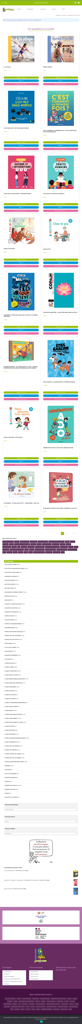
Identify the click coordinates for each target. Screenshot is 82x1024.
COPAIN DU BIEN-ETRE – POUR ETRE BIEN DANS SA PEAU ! (60, 312)
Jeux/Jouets (9, 651)
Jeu (19, 547)
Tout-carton (49, 552)
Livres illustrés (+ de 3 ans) (52, 547)
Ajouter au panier (22, 77)
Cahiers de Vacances (11, 612)
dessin (11, 544)
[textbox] (41, 810)
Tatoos (7, 793)
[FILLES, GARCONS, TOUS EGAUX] (21, 419)
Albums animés (24, 541)
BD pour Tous (9, 588)
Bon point (8, 600)
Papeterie (8, 769)
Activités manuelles (8, 541)
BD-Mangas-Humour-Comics (14, 592)
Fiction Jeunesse (47, 544)
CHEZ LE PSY (46, 249)
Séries (30, 552)
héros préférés (6, 547)
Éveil (63, 552)
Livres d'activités (40, 547)
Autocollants (33, 541)
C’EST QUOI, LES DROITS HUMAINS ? (53, 193)
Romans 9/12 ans (10, 789)
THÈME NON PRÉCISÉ (39, 552)
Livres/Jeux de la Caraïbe (13, 757)
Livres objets (9, 710)
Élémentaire (57, 552)
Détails (21, 80)
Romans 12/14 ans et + (11, 785)
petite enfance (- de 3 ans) (16, 549)
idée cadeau (8, 643)
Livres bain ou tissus (12, 675)
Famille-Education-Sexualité (14, 631)
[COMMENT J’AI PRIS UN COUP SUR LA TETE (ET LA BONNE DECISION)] (21, 291)
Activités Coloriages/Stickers (15, 568)
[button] (21, 84)
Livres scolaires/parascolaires (15, 738)
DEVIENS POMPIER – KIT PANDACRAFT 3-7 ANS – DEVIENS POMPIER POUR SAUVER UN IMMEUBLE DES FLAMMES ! (21, 367)
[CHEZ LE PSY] (61, 231)
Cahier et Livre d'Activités (13, 604)
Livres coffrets (10, 691)
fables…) (33, 544)
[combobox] (41, 809)
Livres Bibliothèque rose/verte (15, 679)
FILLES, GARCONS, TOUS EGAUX (13, 437)
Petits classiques (10, 773)
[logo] (8, 8)
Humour (68, 544)
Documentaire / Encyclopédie (22, 544)
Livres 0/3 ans (9, 663)
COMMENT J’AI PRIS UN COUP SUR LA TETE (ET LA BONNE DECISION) (21, 315)
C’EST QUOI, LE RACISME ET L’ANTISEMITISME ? (17, 193)
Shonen (20, 552)
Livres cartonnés (10, 687)
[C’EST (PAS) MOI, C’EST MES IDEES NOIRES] (21, 107)
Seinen (15, 552)
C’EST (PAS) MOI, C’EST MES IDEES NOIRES (16, 128)
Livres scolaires (10, 734)
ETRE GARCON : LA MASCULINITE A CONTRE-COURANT (59, 382)
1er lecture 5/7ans (11, 564)
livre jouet (23, 547)
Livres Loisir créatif (11, 706)
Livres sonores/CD (11, 742)
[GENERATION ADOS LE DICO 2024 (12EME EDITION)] (61, 424)
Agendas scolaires (11, 576)
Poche (26, 549)
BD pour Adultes (10, 580)
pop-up (31, 549)
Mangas (7, 765)
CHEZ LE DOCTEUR (9, 248)
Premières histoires (50, 549)
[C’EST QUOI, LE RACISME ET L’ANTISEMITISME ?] (21, 172)
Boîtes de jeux (9, 596)
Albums (17, 541)
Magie (75, 547)
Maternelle (5, 549)
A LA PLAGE (7, 67)
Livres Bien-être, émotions (13, 683)
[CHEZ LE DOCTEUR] (21, 230)
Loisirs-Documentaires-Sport (14, 761)
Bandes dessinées (42, 541)
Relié (4, 552)
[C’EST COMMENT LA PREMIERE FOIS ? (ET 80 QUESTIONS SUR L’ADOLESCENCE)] (61, 108)
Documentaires (10, 627)
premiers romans (39, 549)
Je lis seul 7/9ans (10, 647)
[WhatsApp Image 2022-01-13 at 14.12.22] (41, 839)
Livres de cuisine (10, 694)
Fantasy (39, 544)
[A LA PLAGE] (21, 49)
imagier (14, 547)
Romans (10, 552)
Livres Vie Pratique (11, 750)
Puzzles (7, 781)
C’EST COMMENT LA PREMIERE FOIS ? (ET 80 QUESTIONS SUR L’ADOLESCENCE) (59, 131)
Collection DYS (9, 620)
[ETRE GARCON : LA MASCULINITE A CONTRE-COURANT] (61, 359)
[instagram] (6, 2)
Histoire (62, 544)
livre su (71, 547)
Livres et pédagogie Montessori (15, 702)
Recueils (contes (72, 549)
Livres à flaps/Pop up (11, 671)
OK (41, 1021)
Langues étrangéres (11, 655)
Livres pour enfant (11, 718)
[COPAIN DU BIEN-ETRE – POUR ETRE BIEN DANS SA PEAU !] (61, 290)
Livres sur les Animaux (12, 746)
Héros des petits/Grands (13, 635)
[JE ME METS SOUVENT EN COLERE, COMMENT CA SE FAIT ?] (61, 487)
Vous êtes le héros (11, 797)
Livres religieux (10, 730)
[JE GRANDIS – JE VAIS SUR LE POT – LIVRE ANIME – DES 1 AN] (21, 485)
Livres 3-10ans (9, 667)
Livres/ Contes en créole (13, 754)
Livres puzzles (9, 726)
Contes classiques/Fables (13, 623)
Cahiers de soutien (11, 608)
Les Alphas (8, 659)
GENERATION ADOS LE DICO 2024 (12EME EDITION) (58, 447)
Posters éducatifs (11, 777)
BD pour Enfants (10, 584)
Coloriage (5, 544)
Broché (67, 541)
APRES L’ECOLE (47, 67)
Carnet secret (9, 616)
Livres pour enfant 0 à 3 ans (14, 722)
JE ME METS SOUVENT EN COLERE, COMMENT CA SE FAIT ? (60, 508)
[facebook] (3, 2)
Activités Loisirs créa (12, 572)
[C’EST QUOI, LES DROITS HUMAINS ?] (61, 172)
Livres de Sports (10, 698)
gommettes (56, 544)
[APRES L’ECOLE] (61, 49)
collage (72, 541)
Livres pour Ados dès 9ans (13, 714)
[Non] (80, 1020)
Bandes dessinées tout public (56, 541)
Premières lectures (61, 549)
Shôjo (25, 552)
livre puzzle (31, 547)
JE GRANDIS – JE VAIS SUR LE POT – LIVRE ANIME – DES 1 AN (21, 503)
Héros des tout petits (12, 639)
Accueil (64, 15)
